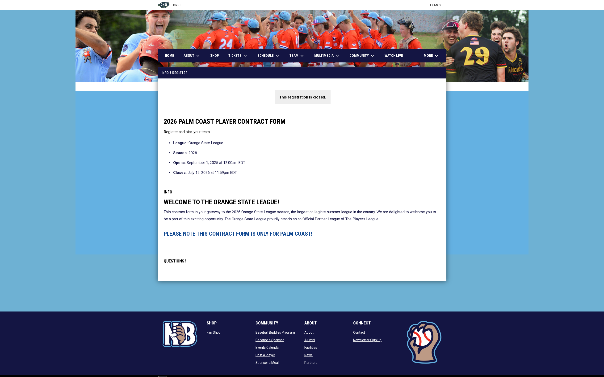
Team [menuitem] (297, 56)
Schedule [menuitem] (268, 56)
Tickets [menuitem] (238, 56)
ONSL (170, 5)
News (308, 355)
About (309, 332)
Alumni (309, 340)
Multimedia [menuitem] (327, 56)
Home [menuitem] (169, 55)
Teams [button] (438, 5)
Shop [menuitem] (214, 55)
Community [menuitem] (362, 56)
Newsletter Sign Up (367, 340)
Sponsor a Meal (267, 363)
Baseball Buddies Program (275, 332)
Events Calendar (268, 347)
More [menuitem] (431, 56)
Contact (359, 332)
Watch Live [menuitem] (396, 55)
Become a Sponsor (270, 340)
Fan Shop (214, 332)
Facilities (310, 347)
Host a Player (265, 355)
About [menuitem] (192, 56)
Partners (310, 363)
